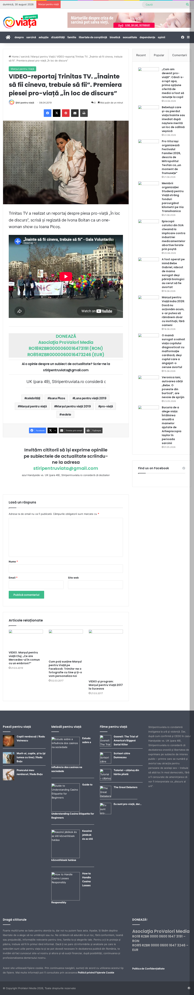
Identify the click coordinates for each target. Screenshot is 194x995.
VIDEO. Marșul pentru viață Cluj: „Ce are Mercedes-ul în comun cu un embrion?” (24, 658)
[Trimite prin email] (75, 113)
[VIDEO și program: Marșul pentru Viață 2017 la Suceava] (106, 654)
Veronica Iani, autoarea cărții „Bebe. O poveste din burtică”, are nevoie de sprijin (173, 387)
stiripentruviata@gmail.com (65, 468)
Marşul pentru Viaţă (43, 56)
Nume (13, 561)
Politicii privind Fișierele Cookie (96, 972)
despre (19, 37)
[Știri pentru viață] (20, 20)
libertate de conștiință (93, 37)
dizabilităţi (58, 37)
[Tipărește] (84, 113)
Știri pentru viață (25, 102)
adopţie (43, 37)
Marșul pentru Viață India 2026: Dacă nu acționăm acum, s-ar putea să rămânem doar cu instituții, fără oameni (173, 311)
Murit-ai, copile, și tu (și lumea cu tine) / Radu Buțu (31, 757)
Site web (73, 577)
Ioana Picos (57, 398)
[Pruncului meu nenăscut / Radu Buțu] (8, 779)
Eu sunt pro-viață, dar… (128, 803)
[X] (56, 113)
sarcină (31, 37)
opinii (161, 37)
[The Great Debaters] (105, 796)
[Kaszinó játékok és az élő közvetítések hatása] (65, 857)
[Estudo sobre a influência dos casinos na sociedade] (65, 764)
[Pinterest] (66, 113)
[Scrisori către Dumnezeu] (105, 762)
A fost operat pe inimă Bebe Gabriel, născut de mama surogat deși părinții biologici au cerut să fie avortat (173, 273)
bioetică (115, 37)
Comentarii (179, 55)
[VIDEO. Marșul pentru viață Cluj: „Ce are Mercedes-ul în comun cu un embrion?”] (26, 639)
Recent (141, 55)
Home (15, 56)
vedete (66, 414)
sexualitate (130, 37)
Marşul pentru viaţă (33, 406)
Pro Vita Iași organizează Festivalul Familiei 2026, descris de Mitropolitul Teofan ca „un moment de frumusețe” (171, 157)
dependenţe (147, 37)
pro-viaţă (106, 406)
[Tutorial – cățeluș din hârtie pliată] (105, 779)
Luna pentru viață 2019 (90, 398)
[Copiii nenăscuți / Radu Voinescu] (8, 745)
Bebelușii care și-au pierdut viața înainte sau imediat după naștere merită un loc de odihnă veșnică (173, 119)
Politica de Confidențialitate (148, 968)
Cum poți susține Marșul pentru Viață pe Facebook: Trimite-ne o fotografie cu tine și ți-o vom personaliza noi (65, 669)
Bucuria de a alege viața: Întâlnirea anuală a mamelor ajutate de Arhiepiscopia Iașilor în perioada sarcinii (171, 425)
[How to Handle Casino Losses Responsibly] (65, 899)
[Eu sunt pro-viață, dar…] (105, 813)
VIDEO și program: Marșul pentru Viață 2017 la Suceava (106, 685)
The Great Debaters (125, 787)
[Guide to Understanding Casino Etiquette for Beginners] (65, 810)
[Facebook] (47, 113)
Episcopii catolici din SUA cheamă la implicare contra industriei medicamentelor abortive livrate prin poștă (173, 235)
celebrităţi (33, 398)
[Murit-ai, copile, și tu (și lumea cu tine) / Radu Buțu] (8, 762)
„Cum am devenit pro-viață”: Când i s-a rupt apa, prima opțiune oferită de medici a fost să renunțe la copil (173, 83)
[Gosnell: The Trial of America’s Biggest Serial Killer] (105, 745)
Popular (159, 55)
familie (71, 37)
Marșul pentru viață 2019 (73, 406)
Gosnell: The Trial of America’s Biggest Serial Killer (126, 740)
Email (13, 577)
